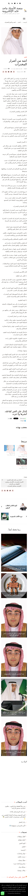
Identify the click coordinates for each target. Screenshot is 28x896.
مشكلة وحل (22, 867)
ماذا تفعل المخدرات (10, 452)
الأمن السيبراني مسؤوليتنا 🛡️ (17, 826)
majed (25, 69)
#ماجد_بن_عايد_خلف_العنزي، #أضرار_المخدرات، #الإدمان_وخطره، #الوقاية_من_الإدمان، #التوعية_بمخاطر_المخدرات (14, 483)
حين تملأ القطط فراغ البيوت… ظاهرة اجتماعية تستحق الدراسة (15, 807)
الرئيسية (23, 850)
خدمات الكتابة (21, 857)
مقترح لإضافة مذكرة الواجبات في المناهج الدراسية (14, 713)
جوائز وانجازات (21, 853)
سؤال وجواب (21, 860)
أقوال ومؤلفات (21, 836)
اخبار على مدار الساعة (17, 877)
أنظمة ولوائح (21, 840)
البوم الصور (22, 843)
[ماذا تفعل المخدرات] (9, 448)
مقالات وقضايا (21, 870)
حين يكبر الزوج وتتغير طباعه (17, 812)
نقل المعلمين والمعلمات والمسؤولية (14, 674)
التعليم (25, 57)
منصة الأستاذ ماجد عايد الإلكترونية (12, 10)
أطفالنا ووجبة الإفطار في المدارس (14, 595)
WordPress (17, 893)
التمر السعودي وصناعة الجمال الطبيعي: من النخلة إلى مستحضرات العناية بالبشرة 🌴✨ (13, 817)
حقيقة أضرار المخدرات (22, 465)
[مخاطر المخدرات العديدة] (21, 448)
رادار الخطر (22, 822)
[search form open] (8, 3)
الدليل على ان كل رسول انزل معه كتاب (14, 569)
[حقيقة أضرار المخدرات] (21, 462)
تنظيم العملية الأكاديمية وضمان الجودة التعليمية (14, 752)
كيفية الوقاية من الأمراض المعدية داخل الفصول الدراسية (14, 634)
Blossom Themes (21, 891)
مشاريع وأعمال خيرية (19, 864)
